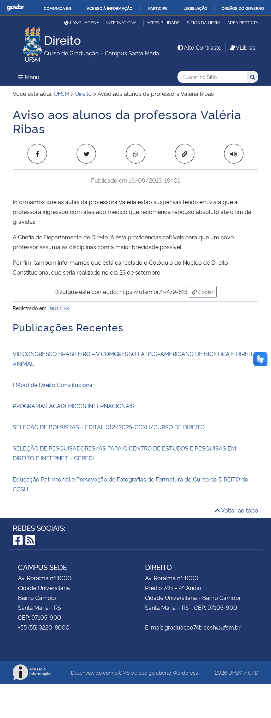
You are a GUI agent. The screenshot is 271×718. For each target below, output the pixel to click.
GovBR (15, 7)
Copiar (207, 291)
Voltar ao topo (239, 510)
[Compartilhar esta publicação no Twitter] (86, 154)
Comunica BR (57, 8)
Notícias (59, 308)
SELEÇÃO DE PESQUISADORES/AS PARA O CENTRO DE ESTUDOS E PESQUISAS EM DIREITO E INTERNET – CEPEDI (124, 453)
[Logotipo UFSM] (28, 43)
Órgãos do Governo (243, 8)
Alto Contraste (202, 47)
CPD (253, 672)
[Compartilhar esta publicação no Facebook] (37, 154)
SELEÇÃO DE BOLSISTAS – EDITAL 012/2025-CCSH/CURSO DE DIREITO (109, 427)
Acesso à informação (109, 8)
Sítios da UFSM (203, 22)
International (122, 22)
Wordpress (185, 672)
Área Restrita (242, 22)
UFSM (235, 672)
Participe (158, 8)
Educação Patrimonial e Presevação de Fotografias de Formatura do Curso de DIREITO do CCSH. (130, 484)
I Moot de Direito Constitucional (53, 384)
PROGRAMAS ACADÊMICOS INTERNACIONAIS (73, 406)
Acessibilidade (163, 22)
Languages (83, 22)
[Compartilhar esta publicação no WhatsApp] (135, 154)
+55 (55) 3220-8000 (44, 627)
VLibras (245, 47)
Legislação (195, 8)
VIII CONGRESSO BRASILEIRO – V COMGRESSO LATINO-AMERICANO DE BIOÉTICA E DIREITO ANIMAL (135, 358)
